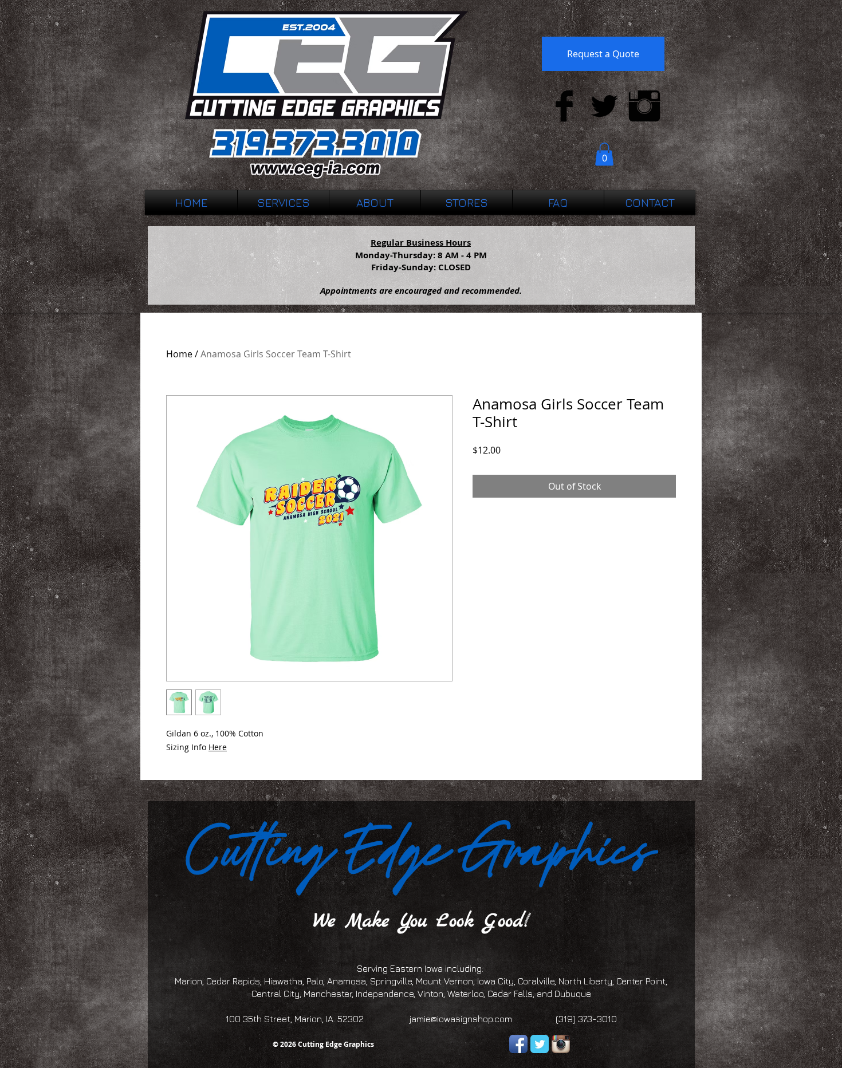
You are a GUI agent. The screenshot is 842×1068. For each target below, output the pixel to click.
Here (217, 747)
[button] (604, 154)
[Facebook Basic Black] (564, 106)
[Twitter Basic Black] (604, 106)
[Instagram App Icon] (561, 1044)
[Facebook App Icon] (518, 1044)
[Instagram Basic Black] (644, 106)
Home (179, 354)
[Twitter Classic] (539, 1044)
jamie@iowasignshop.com (461, 1019)
